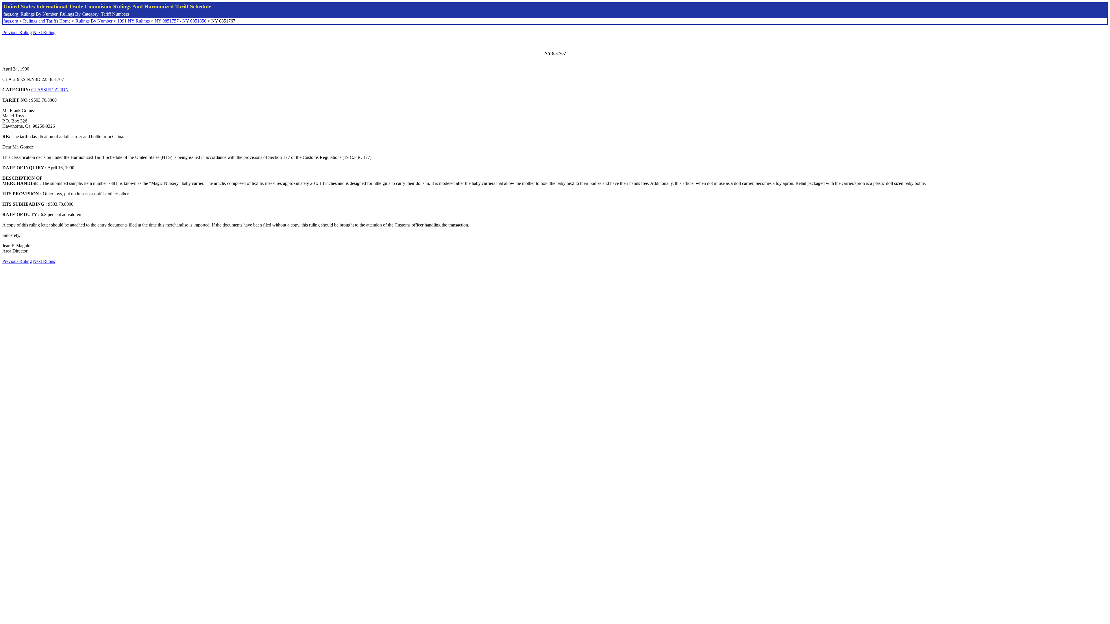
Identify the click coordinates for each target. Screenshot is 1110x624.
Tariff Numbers (115, 14)
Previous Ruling (17, 32)
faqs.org (10, 14)
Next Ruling (44, 32)
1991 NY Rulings (133, 20)
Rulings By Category (79, 14)
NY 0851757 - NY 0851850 (180, 20)
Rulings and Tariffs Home (47, 20)
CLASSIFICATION (50, 89)
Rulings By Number (39, 14)
